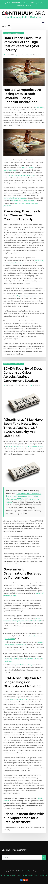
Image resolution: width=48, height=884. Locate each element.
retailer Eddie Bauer (9, 170)
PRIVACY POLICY (16, 875)
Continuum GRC (18, 33)
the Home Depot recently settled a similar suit (18, 175)
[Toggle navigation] (43, 22)
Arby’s (23, 168)
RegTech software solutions (26, 296)
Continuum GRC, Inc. (25, 871)
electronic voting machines (19, 699)
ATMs (5, 699)
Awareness (7, 33)
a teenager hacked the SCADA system (23, 665)
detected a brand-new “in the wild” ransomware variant (24, 446)
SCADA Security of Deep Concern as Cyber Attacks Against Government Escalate (22, 375)
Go (44, 857)
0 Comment (36, 55)
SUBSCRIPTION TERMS (40, 875)
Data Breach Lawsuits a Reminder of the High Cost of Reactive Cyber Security (22, 44)
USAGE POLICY (27, 875)
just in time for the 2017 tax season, (22, 201)
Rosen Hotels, (39, 107)
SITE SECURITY (5, 875)
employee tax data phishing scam (14, 198)
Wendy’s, (32, 168)
